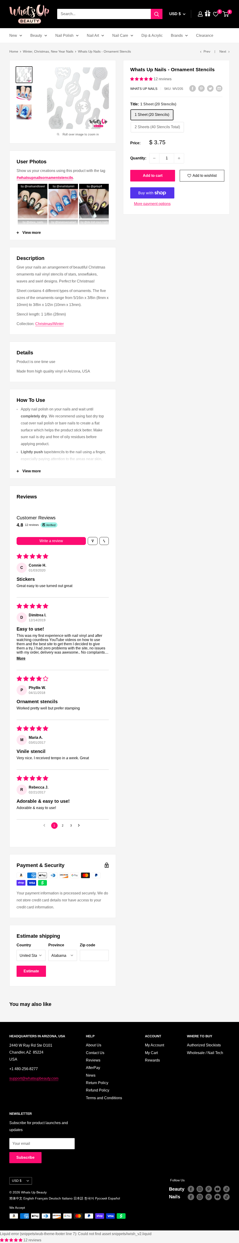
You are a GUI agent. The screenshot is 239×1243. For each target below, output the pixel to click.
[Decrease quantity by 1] (154, 158)
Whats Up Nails (143, 89)
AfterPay (93, 1068)
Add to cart (152, 176)
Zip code (87, 945)
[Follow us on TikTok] (226, 1189)
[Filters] (93, 541)
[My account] (200, 14)
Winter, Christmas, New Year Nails (48, 51)
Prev (207, 51)
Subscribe (25, 1157)
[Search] (156, 14)
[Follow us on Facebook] (191, 1189)
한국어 (89, 1198)
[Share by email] (219, 88)
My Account (154, 1045)
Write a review (51, 541)
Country (24, 945)
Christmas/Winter (49, 324)
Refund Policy (97, 1090)
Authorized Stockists (204, 1045)
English (28, 1198)
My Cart (151, 1053)
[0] (226, 14)
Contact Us (95, 1053)
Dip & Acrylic (152, 35)
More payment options (152, 204)
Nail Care (120, 35)
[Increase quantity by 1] (179, 158)
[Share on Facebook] (192, 88)
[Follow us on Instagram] (200, 1189)
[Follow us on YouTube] (217, 1189)
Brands (177, 35)
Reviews (93, 1060)
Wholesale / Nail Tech (205, 1053)
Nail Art (93, 35)
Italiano (67, 1198)
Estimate (31, 971)
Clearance (204, 35)
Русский (101, 1198)
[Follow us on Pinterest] (208, 1189)
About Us (93, 1045)
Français (41, 1198)
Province (56, 945)
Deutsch (55, 1198)
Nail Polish (64, 35)
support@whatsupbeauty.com (33, 1078)
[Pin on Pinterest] (201, 88)
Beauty (36, 35)
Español (114, 1198)
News (90, 1075)
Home (13, 51)
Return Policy (97, 1083)
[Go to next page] (80, 825)
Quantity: (138, 158)
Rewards (152, 1060)
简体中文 (15, 1198)
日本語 (78, 1198)
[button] (142, 79)
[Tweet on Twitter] (210, 88)
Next (222, 51)
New (13, 35)
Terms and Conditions (104, 1098)
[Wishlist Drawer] (216, 13)
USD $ (16, 1181)
